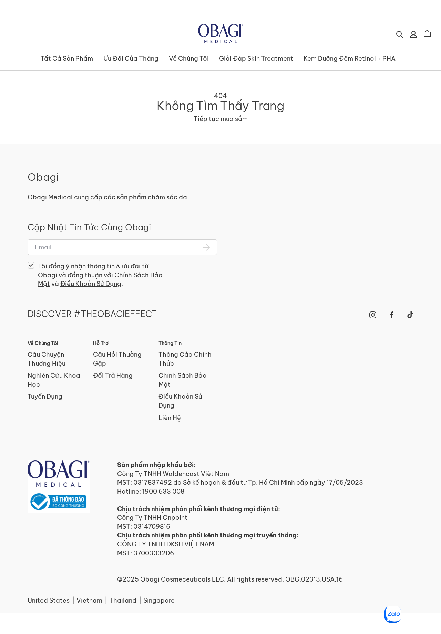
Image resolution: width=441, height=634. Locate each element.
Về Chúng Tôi (189, 58)
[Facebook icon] (391, 314)
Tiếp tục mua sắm (221, 119)
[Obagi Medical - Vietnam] (59, 486)
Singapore (159, 600)
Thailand (122, 600)
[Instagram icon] (372, 314)
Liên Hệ (169, 418)
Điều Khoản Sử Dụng (90, 284)
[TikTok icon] (410, 314)
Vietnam (89, 600)
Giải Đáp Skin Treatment (256, 58)
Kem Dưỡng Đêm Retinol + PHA (350, 58)
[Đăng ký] (206, 247)
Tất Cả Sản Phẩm (67, 58)
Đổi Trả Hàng (113, 375)
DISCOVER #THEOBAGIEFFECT (92, 314)
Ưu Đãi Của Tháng (130, 58)
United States (49, 600)
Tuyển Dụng (45, 396)
